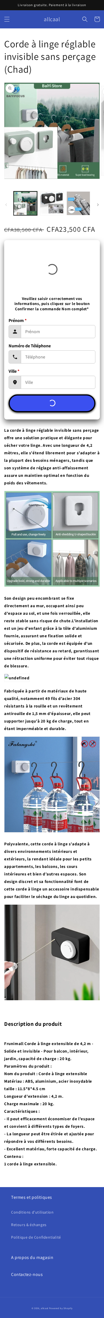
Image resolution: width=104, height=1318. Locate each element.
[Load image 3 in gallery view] (78, 203)
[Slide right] (98, 205)
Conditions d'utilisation (32, 1212)
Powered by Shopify (61, 1308)
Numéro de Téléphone (30, 345)
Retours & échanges (29, 1224)
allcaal (44, 1308)
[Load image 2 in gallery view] (52, 203)
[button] (7, 19)
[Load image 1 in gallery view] (25, 203)
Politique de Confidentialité (36, 1237)
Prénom (18, 320)
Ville (14, 371)
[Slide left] (6, 205)
